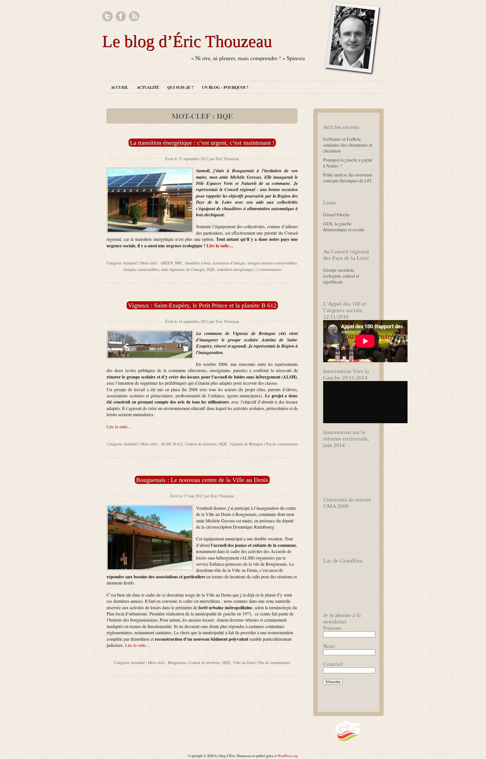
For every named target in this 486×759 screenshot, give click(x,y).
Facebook (121, 16)
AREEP (166, 263)
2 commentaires (268, 269)
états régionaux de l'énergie (182, 269)
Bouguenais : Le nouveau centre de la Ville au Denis (202, 479)
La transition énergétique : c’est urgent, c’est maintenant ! (202, 142)
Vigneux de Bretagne (246, 444)
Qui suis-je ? (180, 87)
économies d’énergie (229, 263)
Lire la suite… (219, 245)
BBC (179, 263)
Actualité (148, 87)
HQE (211, 269)
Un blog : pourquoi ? (225, 87)
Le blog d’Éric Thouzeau (187, 41)
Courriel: (333, 664)
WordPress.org (287, 755)
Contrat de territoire (201, 444)
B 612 (178, 444)
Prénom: (333, 628)
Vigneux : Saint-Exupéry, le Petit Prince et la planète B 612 (202, 305)
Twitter (107, 16)
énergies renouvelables (141, 269)
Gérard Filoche (336, 214)
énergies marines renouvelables (272, 263)
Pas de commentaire (282, 444)
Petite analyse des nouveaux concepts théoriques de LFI (348, 177)
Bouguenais (177, 662)
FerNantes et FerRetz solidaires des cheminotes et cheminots (347, 145)
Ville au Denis (244, 662)
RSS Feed (134, 16)
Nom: (329, 646)
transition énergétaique (235, 269)
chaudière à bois (197, 263)
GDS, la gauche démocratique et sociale (343, 226)
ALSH (166, 444)
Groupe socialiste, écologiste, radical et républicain (341, 276)
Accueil (119, 87)
